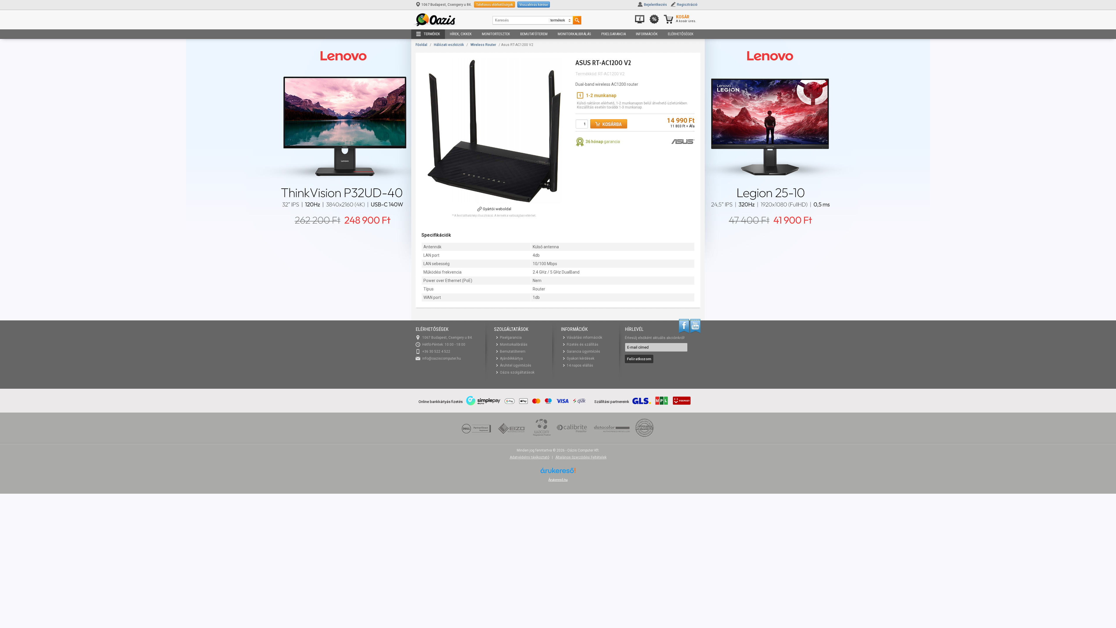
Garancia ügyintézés (583, 351)
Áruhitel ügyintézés (515, 365)
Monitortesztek (496, 34)
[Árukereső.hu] (558, 472)
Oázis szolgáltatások (517, 372)
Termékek (432, 34)
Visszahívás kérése (533, 4)
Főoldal (421, 45)
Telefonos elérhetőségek (494, 4)
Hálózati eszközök (449, 45)
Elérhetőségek (680, 34)
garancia (603, 141)
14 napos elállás (580, 365)
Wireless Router (483, 45)
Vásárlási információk (584, 338)
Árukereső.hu (558, 479)
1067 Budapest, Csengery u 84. (447, 5)
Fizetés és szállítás (582, 344)
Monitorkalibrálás (574, 34)
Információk (647, 34)
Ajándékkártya (511, 358)
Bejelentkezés (655, 5)
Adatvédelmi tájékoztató (529, 457)
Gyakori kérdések (580, 358)
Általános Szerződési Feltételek (581, 457)
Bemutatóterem (534, 34)
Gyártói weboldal (497, 209)
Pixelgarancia (613, 34)
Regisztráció (687, 5)
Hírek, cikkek (461, 34)
